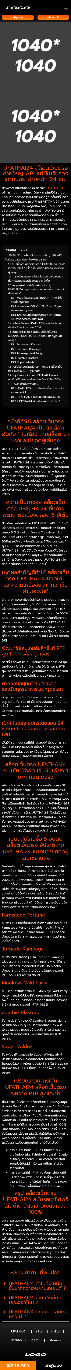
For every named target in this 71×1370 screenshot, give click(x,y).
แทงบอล (16, 1340)
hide (22, 250)
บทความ (35, 1340)
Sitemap (54, 1340)
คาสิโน (55, 1331)
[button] (66, 8)
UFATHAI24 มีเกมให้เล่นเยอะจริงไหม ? (33, 1300)
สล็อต (39, 1331)
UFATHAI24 (55, 188)
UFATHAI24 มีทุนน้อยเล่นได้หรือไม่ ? (37, 1314)
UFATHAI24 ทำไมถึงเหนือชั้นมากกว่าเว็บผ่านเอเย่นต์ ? (37, 1286)
